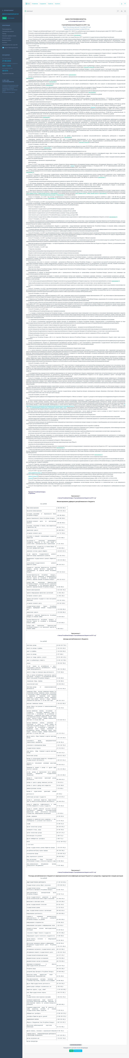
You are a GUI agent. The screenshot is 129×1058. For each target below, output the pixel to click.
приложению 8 (68, 137)
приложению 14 (116, 281)
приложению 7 (46, 117)
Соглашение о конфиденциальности (10, 86)
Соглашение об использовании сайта (10, 85)
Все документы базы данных (8, 92)
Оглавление (35, 3)
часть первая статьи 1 (32, 193)
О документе (43, 3)
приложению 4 (52, 81)
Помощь (4, 33)
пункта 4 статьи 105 (33, 476)
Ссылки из (57, 3)
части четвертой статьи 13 (35, 472)
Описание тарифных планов (9, 35)
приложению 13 (113, 217)
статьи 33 (30, 478)
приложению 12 (52, 198)
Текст (28, 3)
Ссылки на (50, 3)
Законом (93, 107)
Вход (4, 18)
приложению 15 (60, 447)
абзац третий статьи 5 (92, 193)
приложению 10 (30, 172)
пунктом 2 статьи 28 (89, 67)
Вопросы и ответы (6, 40)
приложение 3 (103, 193)
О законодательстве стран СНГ (10, 44)
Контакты (4, 42)
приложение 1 (60, 194)
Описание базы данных (8, 31)
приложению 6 (92, 92)
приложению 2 (72, 74)
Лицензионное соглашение (8, 88)
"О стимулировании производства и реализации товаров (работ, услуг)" (48, 407)
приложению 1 (77, 35)
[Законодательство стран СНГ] (11, 3)
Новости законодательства (11, 47)
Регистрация (11, 18)
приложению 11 (102, 177)
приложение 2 (54, 193)
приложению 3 (29, 78)
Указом (72, 165)
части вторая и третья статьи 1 (48, 194)
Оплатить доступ (6, 38)
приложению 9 (47, 147)
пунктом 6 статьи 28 (84, 142)
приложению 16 (98, 454)
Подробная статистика (8, 73)
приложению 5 (49, 85)
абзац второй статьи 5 (44, 193)
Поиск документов (6, 29)
